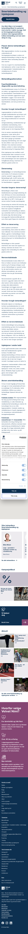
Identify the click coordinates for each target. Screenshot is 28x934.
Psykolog (4, 838)
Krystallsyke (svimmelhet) (8, 813)
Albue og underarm (7, 797)
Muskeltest (5, 868)
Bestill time (4, 908)
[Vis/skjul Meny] (24, 3)
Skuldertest (5, 866)
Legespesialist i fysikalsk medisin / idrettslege (14, 825)
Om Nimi (4, 904)
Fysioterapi (5, 418)
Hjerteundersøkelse (7, 829)
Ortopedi (4, 832)
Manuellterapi (5, 820)
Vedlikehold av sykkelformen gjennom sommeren (6, 652)
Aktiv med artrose (6, 880)
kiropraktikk (18, 420)
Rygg (3, 790)
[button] (14, 506)
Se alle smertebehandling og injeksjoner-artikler (12, 694)
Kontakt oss (5, 917)
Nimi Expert (5, 906)
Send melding (5, 912)
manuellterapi (6, 420)
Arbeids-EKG (5, 864)
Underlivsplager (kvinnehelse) (9, 804)
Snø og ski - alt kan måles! (20, 665)
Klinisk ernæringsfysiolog (8, 845)
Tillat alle (14, 490)
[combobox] (16, 2)
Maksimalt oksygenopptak (9, 859)
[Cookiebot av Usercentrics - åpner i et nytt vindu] (19, 438)
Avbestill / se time (6, 910)
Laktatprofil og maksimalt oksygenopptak (13, 861)
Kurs (3, 877)
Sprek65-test (5, 854)
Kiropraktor (4, 827)
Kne (3, 806)
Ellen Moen (7, 545)
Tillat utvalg (14, 496)
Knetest (4, 871)
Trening (4, 840)
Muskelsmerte (5, 794)
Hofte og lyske (6, 801)
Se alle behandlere (8, 560)
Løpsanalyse (5, 857)
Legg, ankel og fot (6, 808)
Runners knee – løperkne (6, 680)
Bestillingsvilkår (6, 914)
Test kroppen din (7, 849)
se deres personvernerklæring (15, 459)
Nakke (3, 785)
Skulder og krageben (7, 787)
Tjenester (4, 7)
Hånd (3, 799)
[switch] (24, 470)
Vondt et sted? (6, 782)
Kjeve (3, 810)
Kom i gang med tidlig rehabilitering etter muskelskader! (20, 638)
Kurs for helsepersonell (8, 882)
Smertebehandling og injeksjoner (10, 843)
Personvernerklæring (7, 916)
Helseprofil (4, 852)
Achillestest (5, 873)
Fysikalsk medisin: (7, 398)
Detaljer (21, 486)
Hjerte (3, 792)
